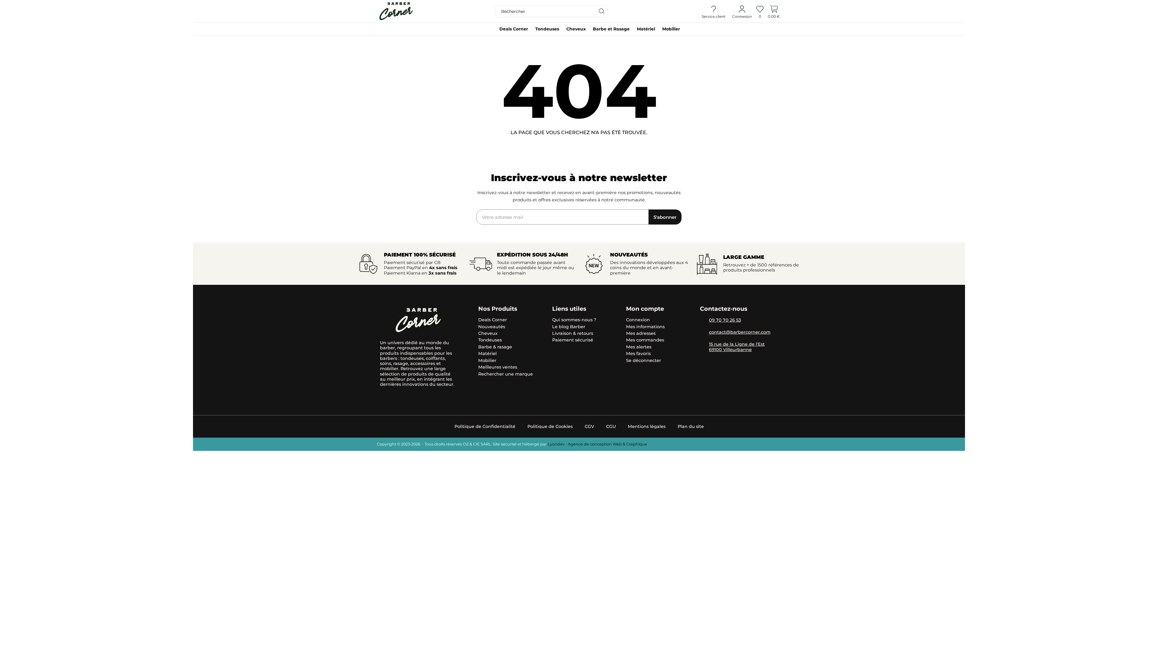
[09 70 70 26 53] (703, 321)
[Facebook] (405, 397)
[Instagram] (384, 397)
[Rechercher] (602, 11)
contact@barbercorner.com (739, 332)
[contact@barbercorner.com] (703, 333)
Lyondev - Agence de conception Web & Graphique (597, 444)
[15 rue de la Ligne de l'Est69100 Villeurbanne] (703, 345)
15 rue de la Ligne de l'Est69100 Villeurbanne (737, 346)
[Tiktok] (394, 397)
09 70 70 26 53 (725, 320)
